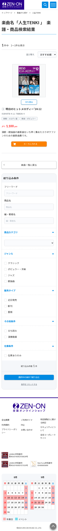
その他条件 (9, 321)
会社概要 (5, 419)
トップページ (7, 12)
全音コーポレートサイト (48, 436)
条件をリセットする (29, 384)
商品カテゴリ (11, 232)
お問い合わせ (27, 429)
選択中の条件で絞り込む (29, 377)
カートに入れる (30, 143)
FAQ (22, 424)
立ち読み (29, 102)
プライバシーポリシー (9, 431)
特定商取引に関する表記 (48, 421)
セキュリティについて (48, 429)
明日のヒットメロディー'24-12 (23, 109)
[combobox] (29, 193)
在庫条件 (8, 346)
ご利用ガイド (27, 419)
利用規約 (5, 424)
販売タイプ (9, 290)
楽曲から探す (22, 12)
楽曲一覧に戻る (29, 164)
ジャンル (8, 253)
